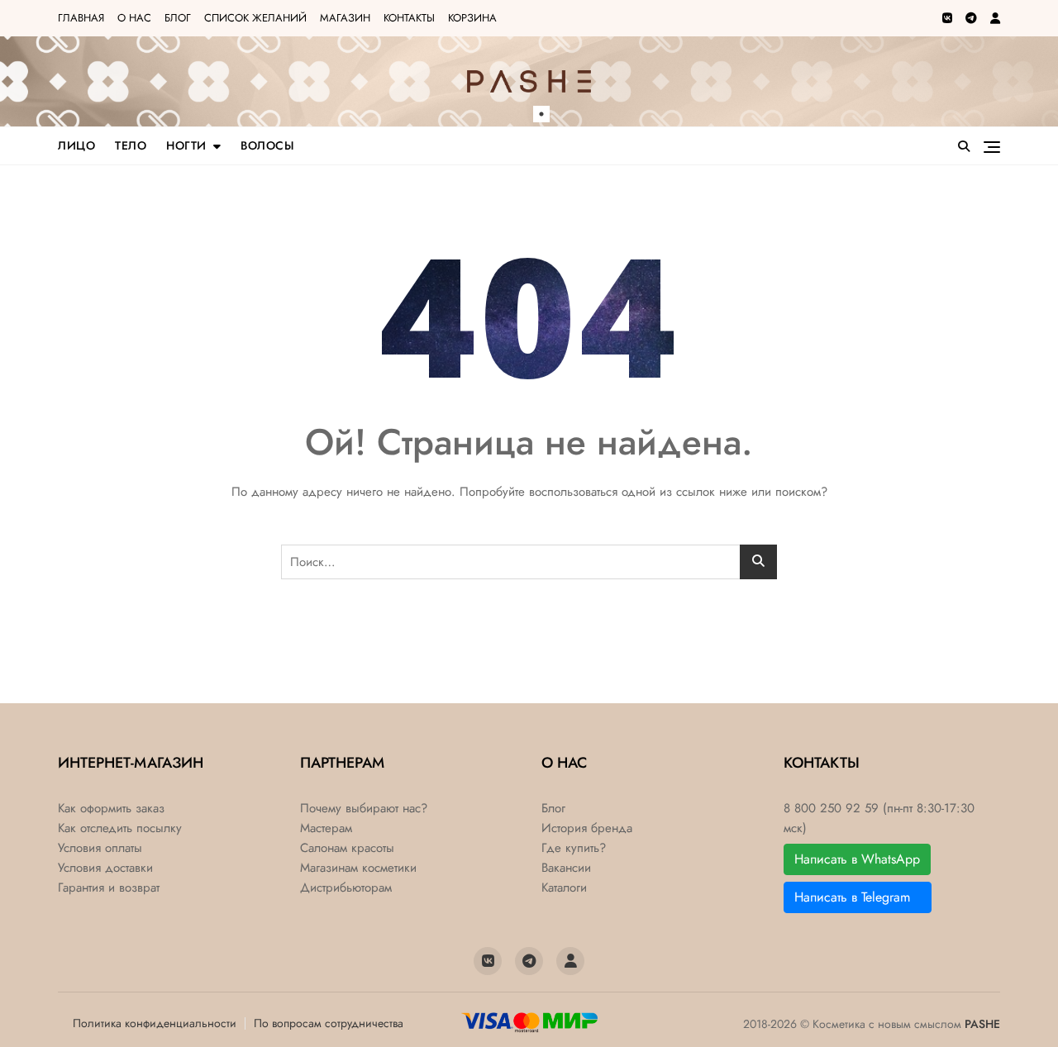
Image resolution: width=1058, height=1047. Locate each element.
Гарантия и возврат (109, 888)
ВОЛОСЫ (267, 145)
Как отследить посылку (120, 828)
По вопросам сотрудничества (328, 1023)
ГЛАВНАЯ (81, 18)
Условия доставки (105, 868)
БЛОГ (177, 18)
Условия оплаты (100, 848)
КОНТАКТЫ (409, 18)
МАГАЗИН (345, 18)
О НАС (134, 18)
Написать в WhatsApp (857, 859)
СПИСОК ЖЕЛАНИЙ (255, 18)
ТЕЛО (130, 145)
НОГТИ (186, 145)
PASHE (982, 1024)
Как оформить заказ (111, 808)
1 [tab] (541, 114)
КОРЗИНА (472, 18)
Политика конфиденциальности (154, 1023)
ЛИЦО (76, 145)
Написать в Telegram (857, 897)
